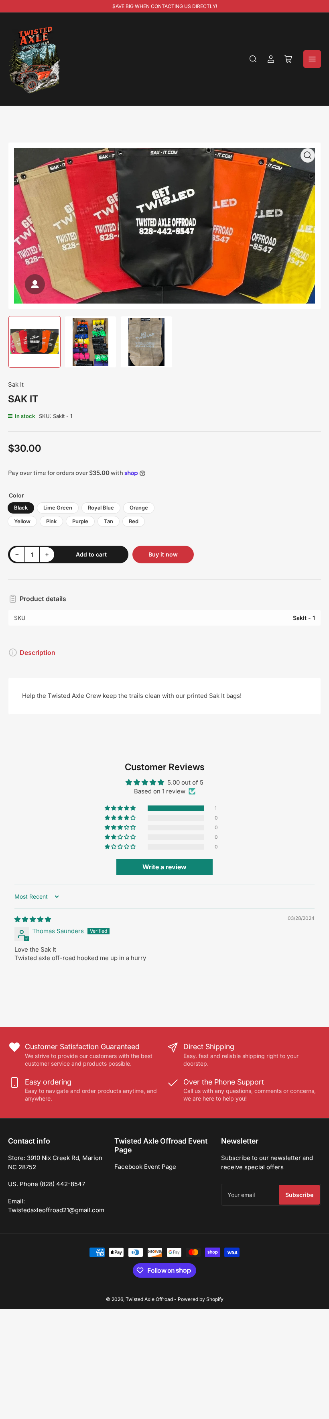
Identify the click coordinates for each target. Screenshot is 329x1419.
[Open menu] (312, 59)
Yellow (22, 521)
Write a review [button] (164, 867)
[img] (32, 919)
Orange (139, 507)
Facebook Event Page (145, 1166)
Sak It (16, 384)
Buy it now (163, 554)
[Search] (253, 59)
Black (21, 507)
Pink (51, 521)
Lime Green (57, 507)
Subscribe (299, 1194)
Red (133, 521)
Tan (108, 521)
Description (37, 652)
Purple (80, 521)
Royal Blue (101, 507)
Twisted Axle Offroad (149, 1299)
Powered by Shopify (200, 1299)
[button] (121, 808)
